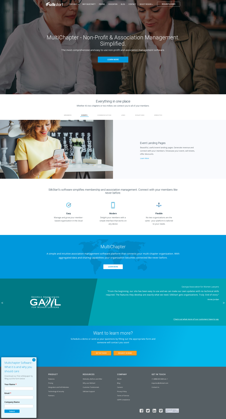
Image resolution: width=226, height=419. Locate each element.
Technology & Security (56, 391)
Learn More (144, 158)
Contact (132, 4)
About (119, 379)
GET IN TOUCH (101, 353)
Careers (120, 387)
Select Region (146, 4)
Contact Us (155, 387)
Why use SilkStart (89, 383)
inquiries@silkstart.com (160, 383)
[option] (113, 302)
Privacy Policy (122, 391)
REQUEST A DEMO (168, 4)
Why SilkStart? (88, 4)
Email (7, 393)
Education (113, 4)
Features (73, 4)
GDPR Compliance (123, 400)
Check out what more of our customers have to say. (196, 319)
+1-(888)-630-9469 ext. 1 (160, 379)
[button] (17, 149)
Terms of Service (123, 395)
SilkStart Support (89, 391)
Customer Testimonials (91, 387)
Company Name (12, 402)
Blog (123, 4)
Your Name (10, 384)
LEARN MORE (113, 60)
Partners (51, 395)
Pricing (102, 4)
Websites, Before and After (92, 379)
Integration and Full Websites (58, 387)
